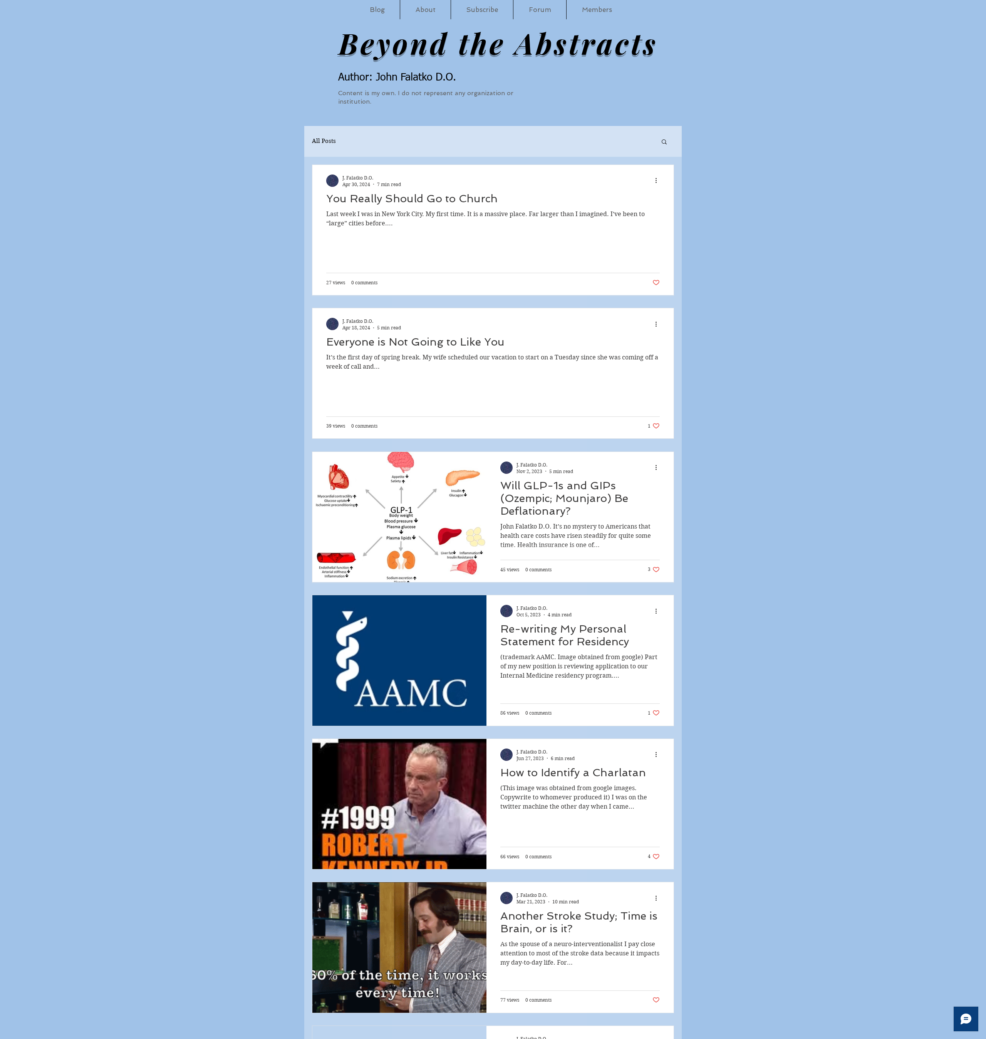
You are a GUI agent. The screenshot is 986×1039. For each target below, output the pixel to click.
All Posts (324, 141)
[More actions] (658, 180)
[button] (664, 142)
